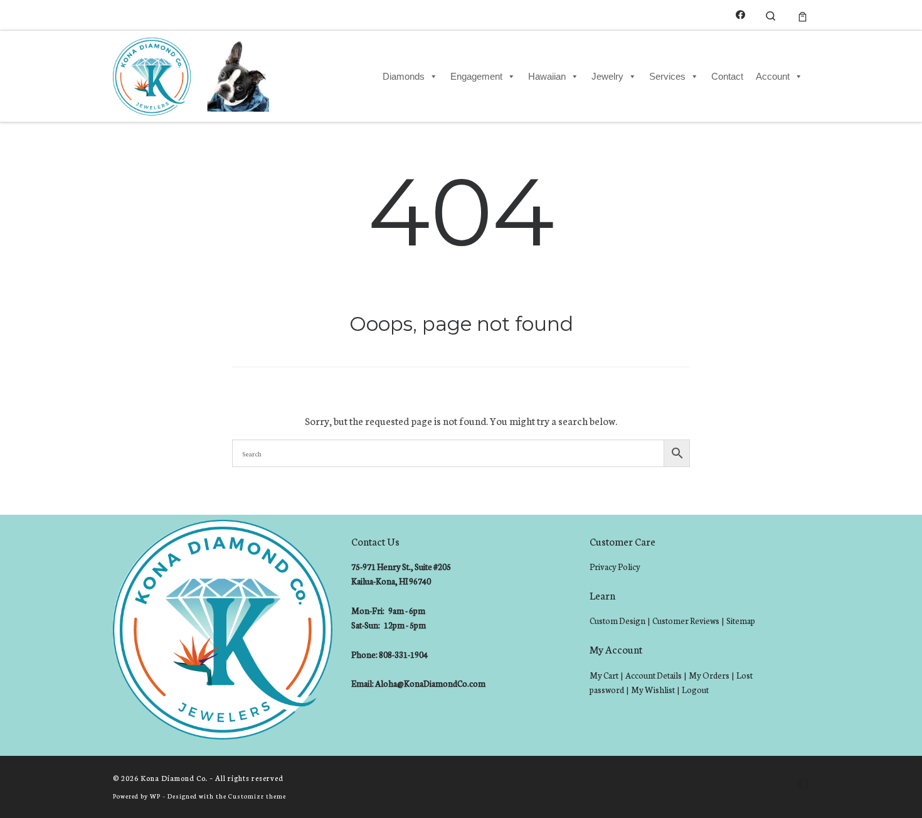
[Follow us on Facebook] (740, 15)
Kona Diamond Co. (174, 778)
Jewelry (607, 76)
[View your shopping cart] (803, 15)
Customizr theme (257, 795)
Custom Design (617, 621)
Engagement (476, 76)
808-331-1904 (403, 654)
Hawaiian (547, 76)
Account (773, 76)
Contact (727, 76)
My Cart (604, 675)
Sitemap (740, 621)
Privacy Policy (615, 567)
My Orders (709, 675)
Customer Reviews (685, 621)
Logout (695, 690)
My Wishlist (653, 690)
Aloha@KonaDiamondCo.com (430, 683)
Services (667, 76)
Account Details (653, 675)
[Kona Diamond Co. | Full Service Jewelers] (193, 74)
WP (155, 795)
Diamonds (404, 76)
